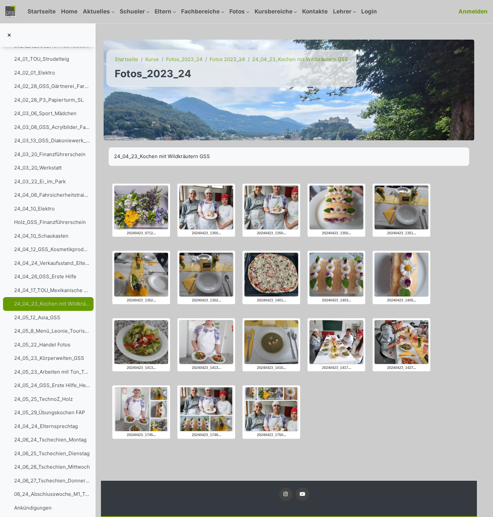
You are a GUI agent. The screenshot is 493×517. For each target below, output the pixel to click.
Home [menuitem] (69, 11)
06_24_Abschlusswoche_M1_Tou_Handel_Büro (52, 494)
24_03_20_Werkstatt (38, 167)
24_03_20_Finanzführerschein (50, 154)
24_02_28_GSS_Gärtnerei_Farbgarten (52, 86)
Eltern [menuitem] (163, 11)
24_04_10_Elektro (34, 208)
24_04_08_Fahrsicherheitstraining (52, 195)
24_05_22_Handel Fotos (42, 344)
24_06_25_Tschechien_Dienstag (52, 453)
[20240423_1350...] (206, 207)
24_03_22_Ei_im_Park (40, 181)
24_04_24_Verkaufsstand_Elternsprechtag (52, 263)
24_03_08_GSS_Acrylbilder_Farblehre (52, 127)
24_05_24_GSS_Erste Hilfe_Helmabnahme (52, 385)
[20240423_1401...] (271, 274)
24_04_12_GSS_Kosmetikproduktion (52, 249)
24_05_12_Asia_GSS (37, 317)
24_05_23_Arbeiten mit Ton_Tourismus (52, 372)
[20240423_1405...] (401, 274)
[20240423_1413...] (141, 342)
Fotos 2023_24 (227, 59)
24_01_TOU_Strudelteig (41, 59)
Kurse (152, 59)
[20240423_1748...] (206, 409)
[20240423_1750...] (271, 409)
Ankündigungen (33, 508)
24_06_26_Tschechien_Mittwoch (52, 467)
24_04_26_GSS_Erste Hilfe (45, 276)
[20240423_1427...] (401, 342)
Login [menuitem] (369, 11)
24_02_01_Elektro (34, 72)
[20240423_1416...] (271, 342)
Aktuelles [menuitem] (96, 11)
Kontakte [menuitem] (315, 11)
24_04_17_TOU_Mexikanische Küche (52, 290)
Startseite (126, 59)
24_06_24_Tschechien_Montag (50, 439)
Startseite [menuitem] (42, 11)
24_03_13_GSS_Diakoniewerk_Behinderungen (52, 140)
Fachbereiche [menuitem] (200, 11)
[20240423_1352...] (141, 274)
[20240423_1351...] (401, 207)
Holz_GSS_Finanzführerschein (50, 222)
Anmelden (473, 11)
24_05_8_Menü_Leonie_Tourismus (52, 331)
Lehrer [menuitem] (342, 11)
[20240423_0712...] (141, 207)
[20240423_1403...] (336, 274)
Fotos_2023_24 (184, 59)
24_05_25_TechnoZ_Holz (43, 399)
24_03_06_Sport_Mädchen (45, 113)
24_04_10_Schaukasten (41, 236)
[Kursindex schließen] (9, 35)
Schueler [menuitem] (132, 11)
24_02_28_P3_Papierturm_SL (49, 100)
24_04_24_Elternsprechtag (46, 426)
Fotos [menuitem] (237, 11)
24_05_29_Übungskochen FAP (49, 412)
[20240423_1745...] (141, 409)
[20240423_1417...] (336, 342)
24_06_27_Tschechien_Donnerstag (52, 480)
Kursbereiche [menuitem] (273, 11)
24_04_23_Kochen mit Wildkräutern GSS (52, 303)
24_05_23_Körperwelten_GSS (49, 358)
